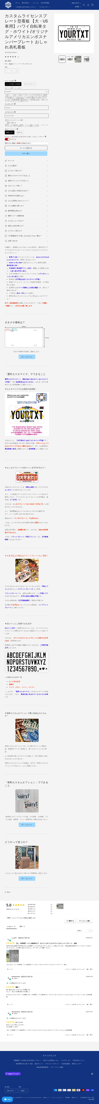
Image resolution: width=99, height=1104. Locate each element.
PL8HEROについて (78, 1060)
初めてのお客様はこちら (51, 1060)
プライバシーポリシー (52, 1064)
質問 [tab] (21, 926)
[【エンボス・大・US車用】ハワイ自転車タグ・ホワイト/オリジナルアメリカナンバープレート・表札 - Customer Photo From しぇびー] (60, 906)
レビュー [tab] (10, 926)
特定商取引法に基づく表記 (24, 1064)
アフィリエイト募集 (56, 1067)
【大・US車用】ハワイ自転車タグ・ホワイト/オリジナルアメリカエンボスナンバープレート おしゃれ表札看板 (39, 1030)
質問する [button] (71, 921)
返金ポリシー (39, 1064)
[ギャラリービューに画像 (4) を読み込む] (85, 59)
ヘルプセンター (66, 1060)
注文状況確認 (65, 1064)
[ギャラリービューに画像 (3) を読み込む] (77, 59)
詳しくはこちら (27, 357)
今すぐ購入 (26, 153)
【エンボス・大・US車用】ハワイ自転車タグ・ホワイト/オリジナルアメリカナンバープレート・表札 (36, 964)
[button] (26, 3)
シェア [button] (11, 969)
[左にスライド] (56, 59)
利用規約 (67, 1097)
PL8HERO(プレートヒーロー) (23, 1097)
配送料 (11, 64)
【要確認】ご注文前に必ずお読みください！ (27, 1060)
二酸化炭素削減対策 (42, 1067)
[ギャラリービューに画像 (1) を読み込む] (62, 59)
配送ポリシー (75, 1097)
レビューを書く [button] (86, 921)
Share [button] (8, 892)
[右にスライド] (92, 59)
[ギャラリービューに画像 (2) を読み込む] (70, 59)
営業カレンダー (77, 1064)
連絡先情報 (91, 1099)
